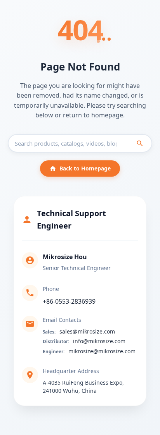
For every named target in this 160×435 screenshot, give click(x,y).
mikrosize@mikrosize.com (102, 351)
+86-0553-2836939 (69, 301)
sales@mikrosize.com (87, 331)
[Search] (139, 143)
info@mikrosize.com (99, 341)
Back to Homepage (85, 168)
